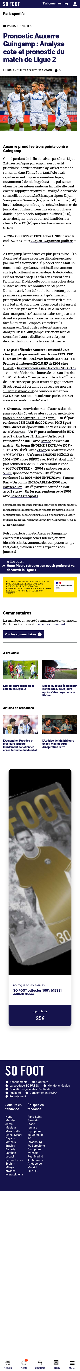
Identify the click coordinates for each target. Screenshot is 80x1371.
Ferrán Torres (14, 1160)
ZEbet (41, 450)
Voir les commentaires (20, 634)
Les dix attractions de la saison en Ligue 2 (19, 663)
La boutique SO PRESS (24, 1085)
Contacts (42, 1082)
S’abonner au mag (55, 3)
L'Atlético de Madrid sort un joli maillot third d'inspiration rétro (59, 720)
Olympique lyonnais (34, 1151)
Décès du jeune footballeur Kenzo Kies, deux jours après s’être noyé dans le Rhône (58, 667)
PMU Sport (63, 422)
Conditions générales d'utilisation (31, 1089)
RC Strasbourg (35, 1140)
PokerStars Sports (24, 496)
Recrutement (18, 1096)
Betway (16, 491)
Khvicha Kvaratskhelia (14, 1172)
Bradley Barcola (10, 1147)
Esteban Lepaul (10, 1154)
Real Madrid (35, 1156)
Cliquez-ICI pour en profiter (51, 241)
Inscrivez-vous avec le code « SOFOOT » (46, 368)
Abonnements (19, 1082)
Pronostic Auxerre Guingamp (44, 533)
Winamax (17, 431)
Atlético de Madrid (35, 1165)
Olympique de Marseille (35, 1133)
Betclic (46, 441)
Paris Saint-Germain (35, 1118)
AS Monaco (35, 1160)
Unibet (16, 354)
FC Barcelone (36, 1145)
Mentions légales (59, 1085)
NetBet (52, 459)
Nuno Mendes (10, 1118)
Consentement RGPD (43, 1092)
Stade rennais (32, 1125)
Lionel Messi (13, 1135)
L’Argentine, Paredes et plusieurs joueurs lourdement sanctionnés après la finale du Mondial (20, 724)
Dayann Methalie (11, 1140)
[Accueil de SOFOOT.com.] (11, 4)
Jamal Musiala (10, 1125)
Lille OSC (33, 1171)
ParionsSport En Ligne (27, 436)
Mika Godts (12, 1131)
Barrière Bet (12, 487)
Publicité (15, 1092)
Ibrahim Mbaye (10, 1165)
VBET (7, 473)
